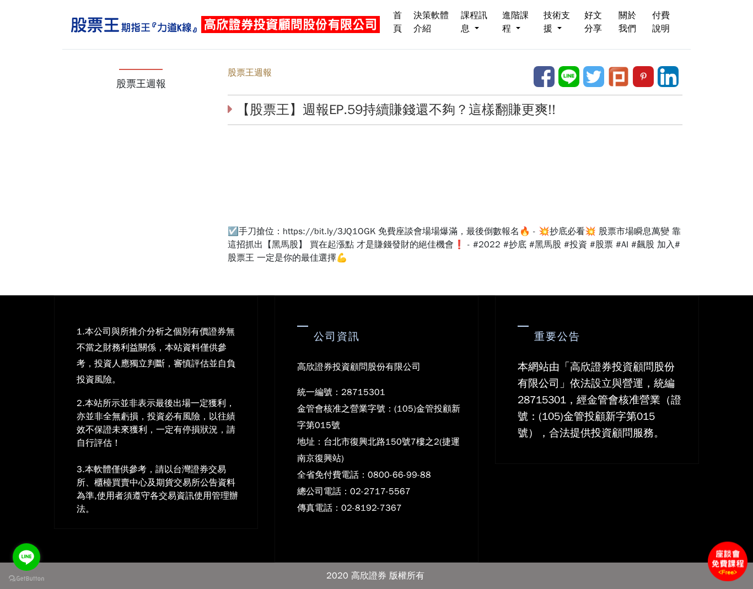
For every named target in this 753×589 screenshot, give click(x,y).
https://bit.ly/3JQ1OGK (329, 231)
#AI (622, 244)
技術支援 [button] (557, 22)
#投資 (575, 244)
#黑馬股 (545, 244)
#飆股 (642, 244)
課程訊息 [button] (474, 22)
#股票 (601, 244)
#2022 (487, 244)
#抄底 (514, 244)
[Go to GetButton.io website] (26, 578)
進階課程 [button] (515, 22)
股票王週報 (250, 72)
